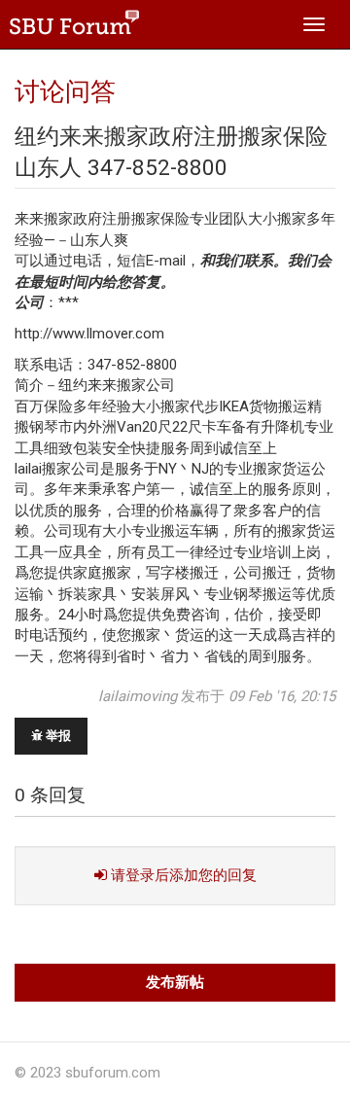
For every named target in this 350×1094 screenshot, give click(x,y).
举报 (57, 735)
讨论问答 (65, 91)
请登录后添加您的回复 (182, 875)
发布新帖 (175, 982)
